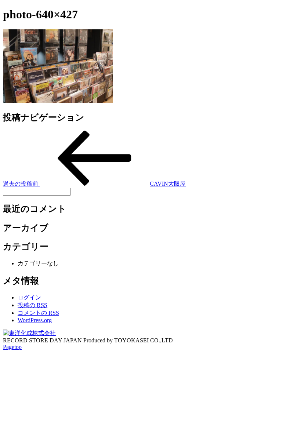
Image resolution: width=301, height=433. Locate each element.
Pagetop (12, 347)
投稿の (32, 305)
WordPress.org (35, 320)
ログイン (29, 297)
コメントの (38, 313)
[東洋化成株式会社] (29, 333)
